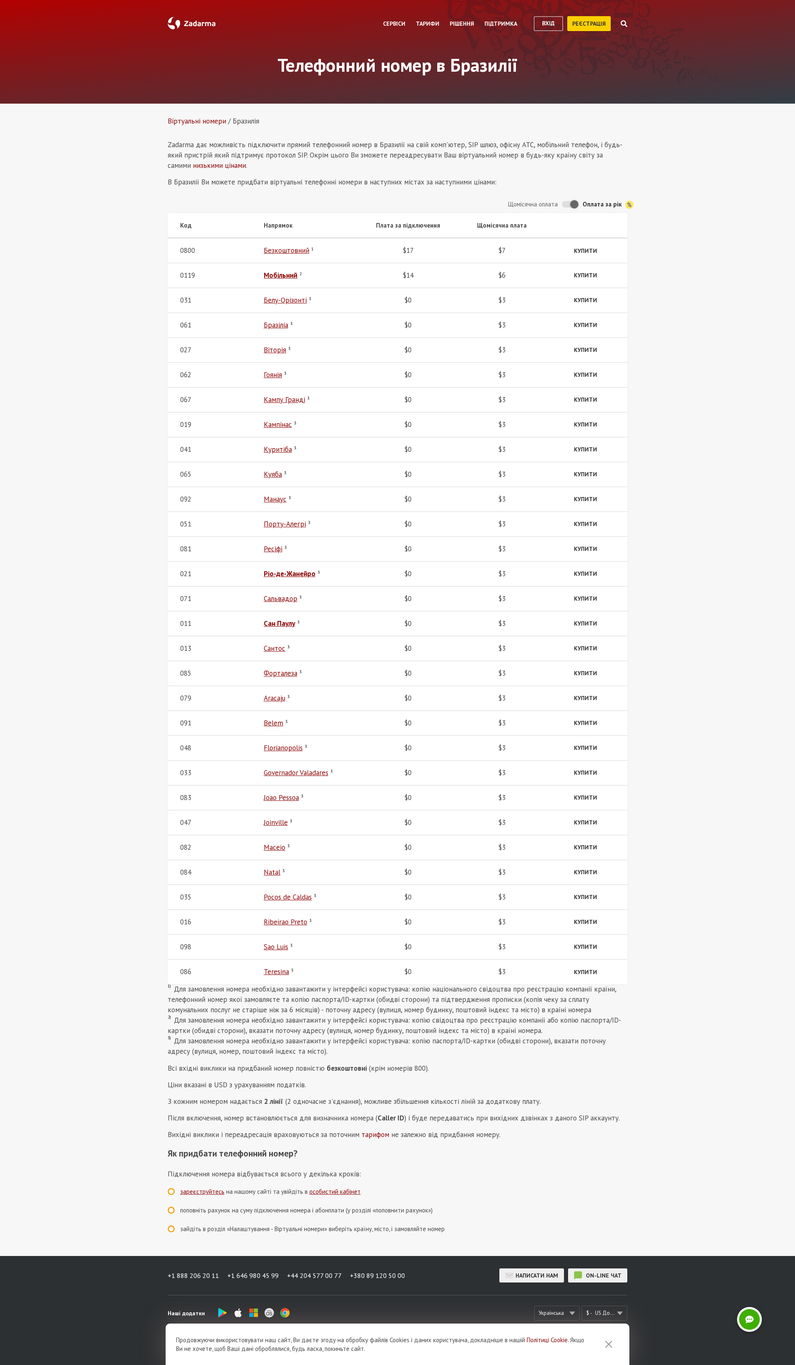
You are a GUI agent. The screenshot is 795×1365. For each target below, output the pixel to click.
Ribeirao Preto (285, 921)
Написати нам (537, 1275)
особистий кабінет (335, 1191)
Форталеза (280, 673)
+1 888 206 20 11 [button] (193, 1275)
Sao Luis (276, 946)
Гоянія (273, 374)
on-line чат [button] (603, 1275)
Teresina (276, 971)
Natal (272, 872)
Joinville (276, 822)
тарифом (375, 1134)
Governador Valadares (296, 772)
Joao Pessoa (281, 797)
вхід (548, 23)
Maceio (274, 847)
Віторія (275, 349)
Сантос (274, 648)
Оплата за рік (603, 204)
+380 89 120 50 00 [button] (377, 1275)
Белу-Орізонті (285, 300)
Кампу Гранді (284, 399)
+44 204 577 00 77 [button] (314, 1275)
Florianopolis (283, 747)
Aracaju (274, 698)
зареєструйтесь (202, 1191)
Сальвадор (280, 598)
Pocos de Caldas (288, 897)
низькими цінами (219, 165)
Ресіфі (273, 548)
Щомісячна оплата (533, 204)
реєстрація (589, 23)
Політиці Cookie (547, 1340)
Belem (273, 722)
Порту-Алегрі (285, 524)
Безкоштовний (286, 250)
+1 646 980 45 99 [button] (253, 1275)
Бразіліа (276, 325)
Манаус (275, 499)
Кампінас (278, 424)
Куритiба (278, 449)
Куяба (273, 474)
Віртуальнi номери (197, 121)
